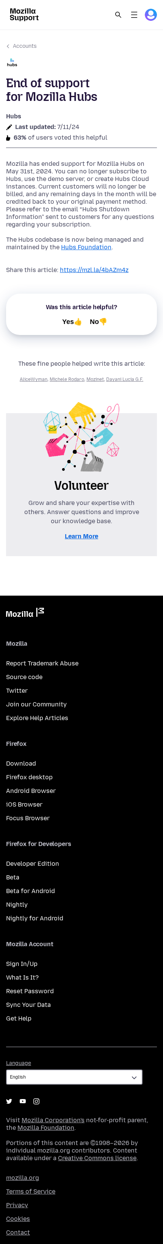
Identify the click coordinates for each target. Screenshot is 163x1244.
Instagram (36, 1101)
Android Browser (31, 790)
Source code (24, 677)
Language (18, 1063)
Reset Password (30, 991)
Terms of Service (30, 1191)
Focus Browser (28, 818)
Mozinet (95, 379)
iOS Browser (24, 804)
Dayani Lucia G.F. (124, 379)
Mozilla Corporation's (53, 1120)
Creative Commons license (97, 1158)
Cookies (18, 1218)
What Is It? (22, 977)
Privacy (17, 1205)
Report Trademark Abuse (42, 663)
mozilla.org (22, 1177)
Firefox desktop (29, 777)
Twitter (17, 690)
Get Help (18, 1018)
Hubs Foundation (86, 247)
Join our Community (36, 704)
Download (21, 763)
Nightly (17, 904)
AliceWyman (33, 379)
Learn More (81, 536)
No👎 (98, 322)
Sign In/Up (22, 963)
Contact (18, 1232)
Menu (134, 15)
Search (118, 15)
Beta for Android (30, 891)
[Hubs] (81, 63)
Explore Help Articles (37, 718)
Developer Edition (32, 863)
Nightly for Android (34, 918)
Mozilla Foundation (45, 1127)
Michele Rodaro (67, 379)
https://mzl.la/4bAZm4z (94, 270)
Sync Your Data (28, 1004)
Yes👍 (72, 322)
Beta (12, 877)
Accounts (25, 46)
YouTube (23, 1101)
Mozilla (25, 614)
